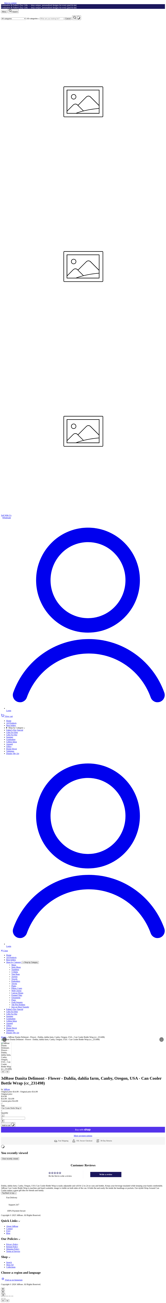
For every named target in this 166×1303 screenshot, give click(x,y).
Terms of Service (13, 1251)
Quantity (4, 1113)
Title (3, 1106)
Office (8, 746)
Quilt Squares (17, 1002)
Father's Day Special (14, 730)
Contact (9, 1229)
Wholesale (6, 518)
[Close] (3, 1289)
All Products (11, 723)
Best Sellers (11, 725)
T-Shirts (14, 972)
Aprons (14, 976)
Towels (14, 979)
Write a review (105, 1174)
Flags (13, 1000)
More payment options (83, 1136)
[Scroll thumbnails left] (3, 1071)
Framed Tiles (16, 995)
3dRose (7, 1089)
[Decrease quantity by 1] (2, 1115)
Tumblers (15, 969)
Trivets (14, 983)
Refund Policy (12, 1247)
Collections (10, 1267)
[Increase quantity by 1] (2, 1121)
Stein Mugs (16, 967)
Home (8, 721)
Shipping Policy (12, 1249)
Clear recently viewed (10, 1159)
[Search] (76, 17)
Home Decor (11, 749)
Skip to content (10, 3)
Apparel (9, 744)
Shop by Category (16, 728)
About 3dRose (12, 1226)
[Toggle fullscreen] (10, 1296)
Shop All (9, 1265)
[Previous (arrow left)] (2, 1298)
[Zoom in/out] (12, 1296)
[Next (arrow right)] (5, 1298)
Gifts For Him (12, 732)
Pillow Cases (16, 988)
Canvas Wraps (17, 993)
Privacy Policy (12, 1244)
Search (9, 1262)
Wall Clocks (16, 990)
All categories (32, 18)
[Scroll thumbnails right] (7, 1071)
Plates (13, 986)
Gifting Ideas (11, 742)
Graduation (10, 739)
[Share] (7, 1296)
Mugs (13, 965)
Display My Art (12, 753)
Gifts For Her (11, 735)
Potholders (15, 981)
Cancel (68, 19)
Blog (8, 1233)
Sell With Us (6, 515)
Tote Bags (15, 974)
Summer (9, 737)
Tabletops (10, 751)
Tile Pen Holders (18, 1005)
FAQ (8, 1231)
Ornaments (15, 998)
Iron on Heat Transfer (20, 1007)
